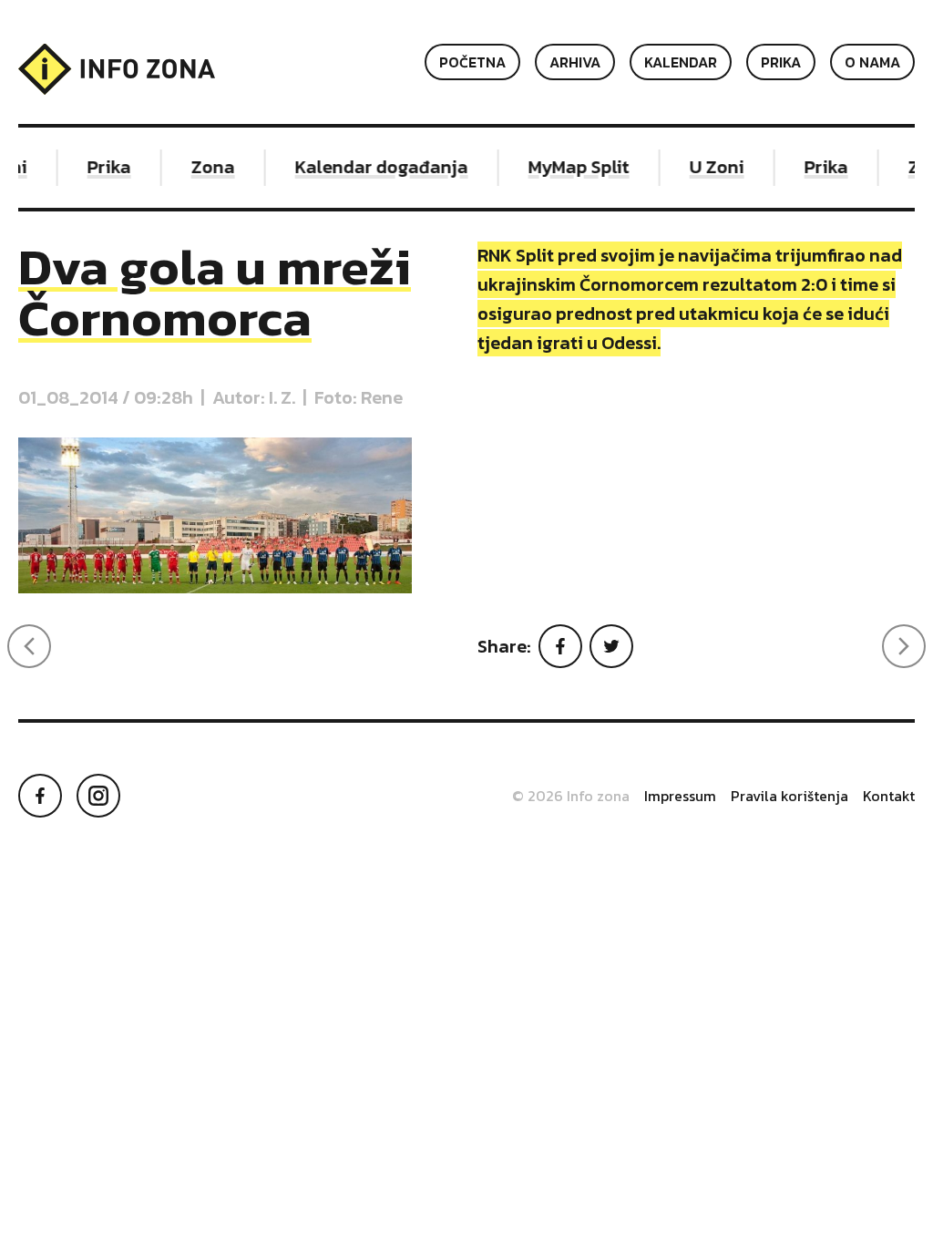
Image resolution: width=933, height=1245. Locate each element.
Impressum (680, 796)
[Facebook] (560, 646)
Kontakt (889, 796)
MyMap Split (572, 167)
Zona (207, 167)
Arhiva (574, 62)
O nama (872, 62)
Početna (472, 62)
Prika (781, 62)
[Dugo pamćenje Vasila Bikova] (904, 646)
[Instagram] (98, 796)
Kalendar (680, 62)
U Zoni (710, 167)
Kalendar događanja (375, 167)
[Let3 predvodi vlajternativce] (29, 646)
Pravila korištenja (789, 796)
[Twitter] (611, 646)
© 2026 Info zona (571, 796)
